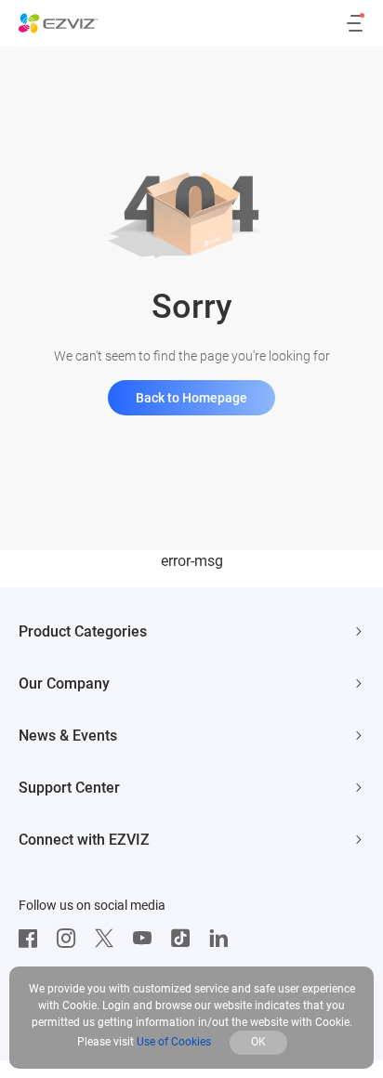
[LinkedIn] (223, 939)
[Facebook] (32, 939)
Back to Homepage (191, 397)
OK (258, 1041)
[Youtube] (147, 939)
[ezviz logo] (59, 23)
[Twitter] (109, 939)
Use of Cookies (174, 1041)
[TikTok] (185, 939)
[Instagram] (71, 939)
